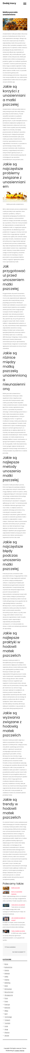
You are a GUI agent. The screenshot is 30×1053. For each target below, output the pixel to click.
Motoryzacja (8, 989)
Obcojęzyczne (8, 995)
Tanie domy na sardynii (18, 905)
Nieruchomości (8, 992)
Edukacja (7, 973)
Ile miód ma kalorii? (18, 952)
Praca (6, 998)
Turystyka (7, 1023)
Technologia (8, 1017)
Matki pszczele (15, 888)
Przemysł (7, 1004)
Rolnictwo (7, 1007)
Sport (6, 1014)
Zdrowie (6, 1035)
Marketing (7, 983)
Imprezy (6, 979)
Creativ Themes (19, 1050)
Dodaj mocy (9, 3)
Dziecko (6, 970)
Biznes (6, 964)
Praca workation (11, 947)
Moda (6, 986)
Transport (7, 1020)
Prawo (6, 1001)
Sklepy (6, 1011)
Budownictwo (8, 967)
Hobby (6, 976)
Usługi (6, 1029)
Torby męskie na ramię (18, 931)
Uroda (6, 1026)
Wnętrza (6, 1032)
